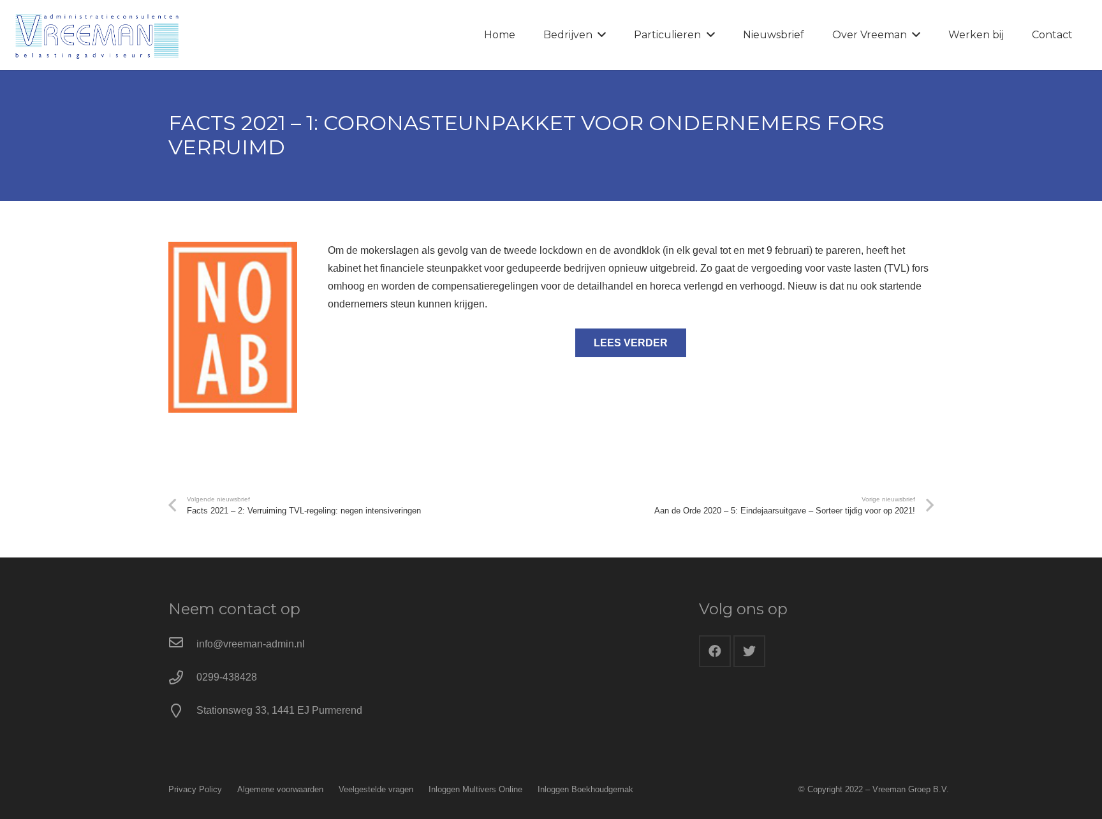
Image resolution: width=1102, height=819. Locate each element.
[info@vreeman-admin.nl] (182, 644)
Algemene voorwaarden (280, 789)
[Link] (97, 35)
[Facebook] (715, 651)
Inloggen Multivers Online (475, 789)
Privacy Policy (195, 789)
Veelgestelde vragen (376, 789)
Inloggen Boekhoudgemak (585, 789)
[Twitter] (749, 651)
